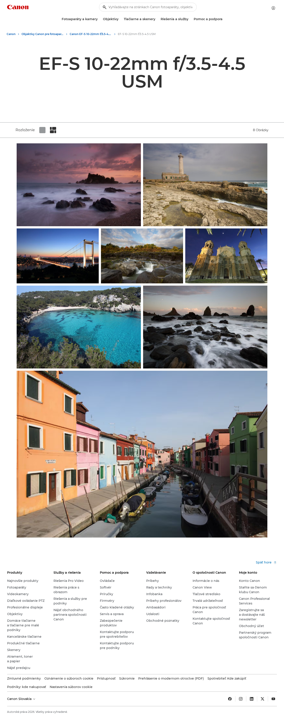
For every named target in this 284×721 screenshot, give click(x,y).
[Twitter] (262, 699)
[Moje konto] (273, 8)
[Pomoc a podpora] (224, 19)
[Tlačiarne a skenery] (157, 19)
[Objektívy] (120, 19)
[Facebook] (230, 699)
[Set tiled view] (42, 130)
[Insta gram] (241, 699)
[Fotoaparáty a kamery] (99, 19)
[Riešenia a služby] (190, 19)
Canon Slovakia (19, 699)
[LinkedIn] (251, 699)
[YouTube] (273, 699)
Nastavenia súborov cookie (71, 687)
